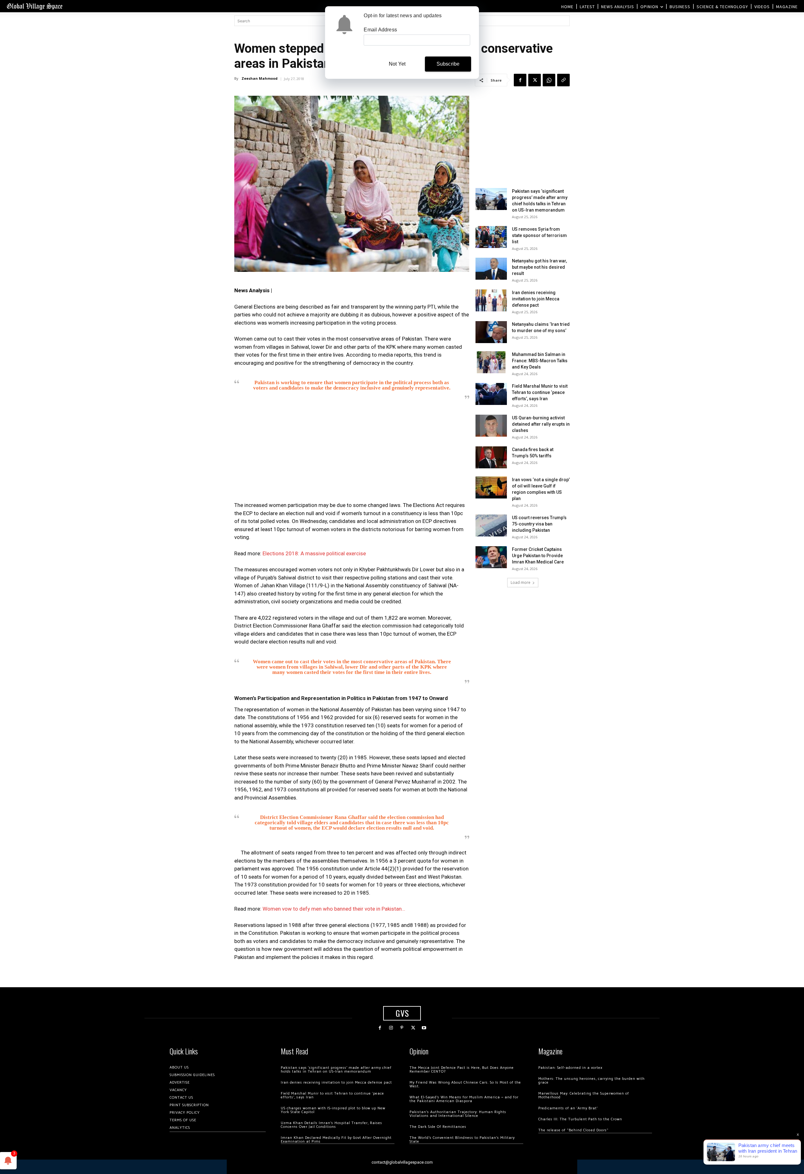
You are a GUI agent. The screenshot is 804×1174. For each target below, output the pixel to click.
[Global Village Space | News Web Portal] (34, 6)
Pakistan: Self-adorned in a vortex (570, 1068)
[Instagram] (391, 1028)
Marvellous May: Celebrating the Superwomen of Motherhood (583, 1095)
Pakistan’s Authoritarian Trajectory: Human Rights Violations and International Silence (458, 1114)
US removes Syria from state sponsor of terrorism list (539, 235)
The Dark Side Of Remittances (438, 1127)
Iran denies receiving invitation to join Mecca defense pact (535, 299)
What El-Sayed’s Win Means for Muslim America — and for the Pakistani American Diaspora (464, 1099)
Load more (520, 582)
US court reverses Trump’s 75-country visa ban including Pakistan (539, 524)
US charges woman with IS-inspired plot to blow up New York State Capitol (333, 1110)
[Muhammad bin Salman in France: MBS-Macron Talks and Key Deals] (491, 362)
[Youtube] (424, 1028)
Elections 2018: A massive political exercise (314, 553)
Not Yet (397, 64)
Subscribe (448, 64)
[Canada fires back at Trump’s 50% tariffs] (491, 457)
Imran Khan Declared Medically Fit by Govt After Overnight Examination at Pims (336, 1139)
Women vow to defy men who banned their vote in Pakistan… (334, 909)
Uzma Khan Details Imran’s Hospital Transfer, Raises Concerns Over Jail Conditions (331, 1125)
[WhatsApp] (549, 80)
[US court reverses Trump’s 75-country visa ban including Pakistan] (491, 525)
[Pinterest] (402, 1028)
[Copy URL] (563, 80)
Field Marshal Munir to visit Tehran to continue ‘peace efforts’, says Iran (540, 392)
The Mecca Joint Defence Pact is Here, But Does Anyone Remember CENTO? (462, 1069)
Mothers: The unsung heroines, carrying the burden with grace (591, 1080)
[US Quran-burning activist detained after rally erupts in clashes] (491, 426)
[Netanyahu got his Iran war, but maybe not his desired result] (491, 269)
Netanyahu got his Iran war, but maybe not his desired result (539, 267)
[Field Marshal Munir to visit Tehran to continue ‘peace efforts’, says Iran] (491, 394)
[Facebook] (520, 80)
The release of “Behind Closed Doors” (573, 1130)
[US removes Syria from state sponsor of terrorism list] (491, 237)
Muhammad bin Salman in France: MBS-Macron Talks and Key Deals (540, 360)
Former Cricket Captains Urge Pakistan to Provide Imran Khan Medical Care (538, 555)
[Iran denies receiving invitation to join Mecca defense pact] (491, 300)
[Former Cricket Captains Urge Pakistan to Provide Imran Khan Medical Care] (491, 557)
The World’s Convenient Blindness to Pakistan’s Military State (462, 1139)
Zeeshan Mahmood (260, 78)
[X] (534, 80)
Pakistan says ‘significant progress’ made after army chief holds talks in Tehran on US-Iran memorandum (336, 1069)
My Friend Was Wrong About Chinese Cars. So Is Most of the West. (465, 1084)
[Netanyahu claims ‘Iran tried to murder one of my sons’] (491, 332)
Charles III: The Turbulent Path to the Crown (580, 1119)
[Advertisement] (351, 453)
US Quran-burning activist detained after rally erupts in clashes (541, 424)
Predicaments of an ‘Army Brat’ (568, 1108)
